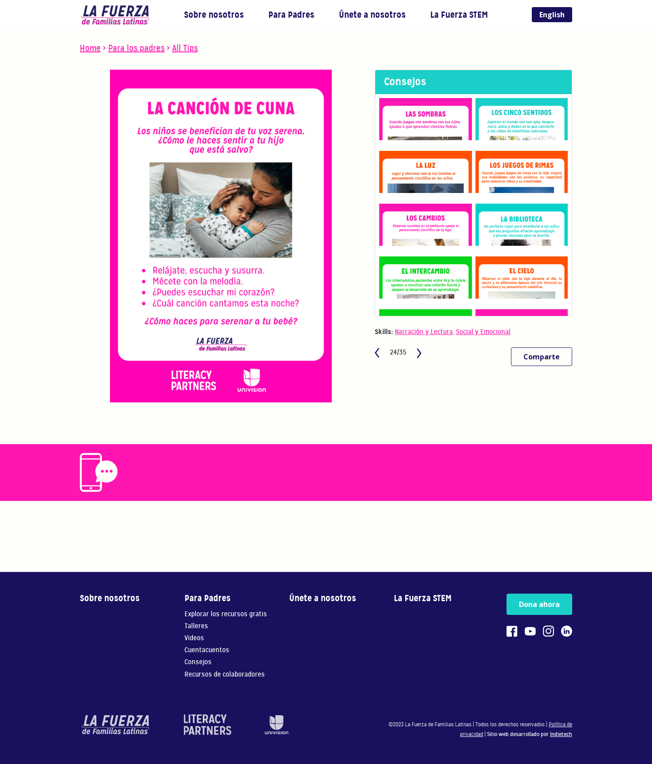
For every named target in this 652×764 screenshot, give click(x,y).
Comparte (541, 357)
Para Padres (291, 14)
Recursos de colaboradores (225, 674)
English (552, 15)
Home (90, 48)
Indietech (561, 734)
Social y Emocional (483, 331)
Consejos (198, 662)
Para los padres (136, 48)
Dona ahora (539, 604)
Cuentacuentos (207, 650)
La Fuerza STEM (459, 14)
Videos (194, 638)
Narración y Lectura (424, 331)
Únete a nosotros (372, 14)
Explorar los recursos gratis (226, 614)
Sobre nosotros (214, 14)
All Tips (185, 48)
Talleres (196, 626)
